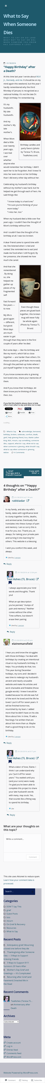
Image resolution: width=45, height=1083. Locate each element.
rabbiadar (18, 500)
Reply (9, 564)
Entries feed (12, 1049)
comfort (29, 434)
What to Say (11, 431)
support (11, 443)
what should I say (32, 446)
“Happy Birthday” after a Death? (19, 69)
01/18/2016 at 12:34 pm (27, 572)
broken (13, 434)
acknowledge (27, 431)
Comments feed (13, 1053)
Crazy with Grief (34, 472)
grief (5, 437)
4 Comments (19, 452)
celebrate (21, 434)
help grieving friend (15, 437)
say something (24, 440)
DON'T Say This (13, 906)
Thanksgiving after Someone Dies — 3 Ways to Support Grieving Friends (19, 956)
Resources (11, 928)
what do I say (20, 443)
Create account (13, 1042)
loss (26, 437)
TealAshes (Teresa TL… (22, 1001)
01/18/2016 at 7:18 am (23, 497)
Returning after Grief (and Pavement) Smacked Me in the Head (17, 980)
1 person (17, 558)
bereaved (36, 431)
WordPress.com (13, 1057)
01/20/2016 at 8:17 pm (27, 751)
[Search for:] (19, 891)
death (35, 434)
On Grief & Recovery (15, 924)
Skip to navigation (6, 5)
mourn (15, 440)
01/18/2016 (11, 63)
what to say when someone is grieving (19, 449)
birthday (7, 434)
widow (6, 452)
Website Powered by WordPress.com (21, 1072)
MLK (9, 440)
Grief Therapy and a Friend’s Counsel (14, 473)
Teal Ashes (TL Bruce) (20, 579)
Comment (33, 857)
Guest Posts (12, 913)
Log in (9, 1046)
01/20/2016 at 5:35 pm (23, 640)
